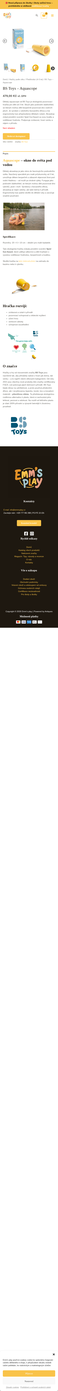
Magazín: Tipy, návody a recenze (29, 556)
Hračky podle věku (16, 80)
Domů (5, 80)
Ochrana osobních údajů (29, 588)
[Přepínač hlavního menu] (52, 15)
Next (52, 67)
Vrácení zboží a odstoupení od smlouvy (29, 585)
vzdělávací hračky (40, 6)
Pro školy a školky (29, 594)
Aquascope (11, 160)
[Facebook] (26, 533)
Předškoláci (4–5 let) (34, 80)
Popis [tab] (5, 154)
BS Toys (25, 142)
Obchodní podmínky (29, 582)
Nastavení (29, 1381)
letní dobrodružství (27, 261)
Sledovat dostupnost (16, 136)
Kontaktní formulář (29, 523)
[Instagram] (32, 533)
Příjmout (29, 1373)
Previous (6, 67)
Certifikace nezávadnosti (29, 591)
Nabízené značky (29, 553)
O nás (29, 559)
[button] (53, 1354)
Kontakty (29, 563)
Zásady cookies (12, 1387)
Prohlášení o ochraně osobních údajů (35, 1387)
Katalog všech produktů (29, 550)
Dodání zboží (29, 579)
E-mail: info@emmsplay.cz (14, 510)
